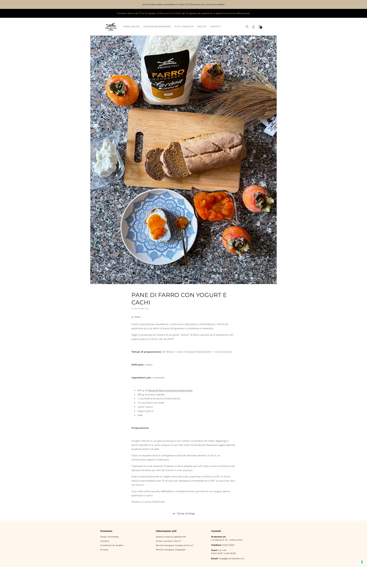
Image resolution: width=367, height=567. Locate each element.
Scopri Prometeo (109, 536)
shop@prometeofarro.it (231, 558)
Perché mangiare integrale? (171, 549)
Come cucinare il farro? (168, 541)
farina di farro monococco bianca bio (170, 390)
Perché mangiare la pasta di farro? (174, 545)
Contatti (104, 541)
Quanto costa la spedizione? (171, 536)
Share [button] (137, 317)
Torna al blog (186, 513)
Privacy (104, 549)
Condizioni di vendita (111, 545)
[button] (247, 27)
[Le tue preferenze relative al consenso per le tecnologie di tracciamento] (362, 562)
